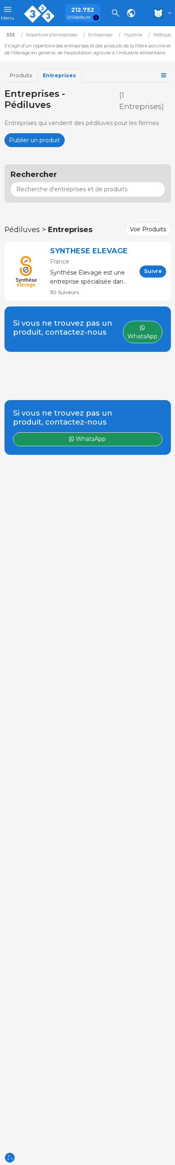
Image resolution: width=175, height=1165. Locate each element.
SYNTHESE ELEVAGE (89, 250)
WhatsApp (90, 439)
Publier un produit (34, 140)
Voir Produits (148, 229)
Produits (21, 75)
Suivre (153, 271)
